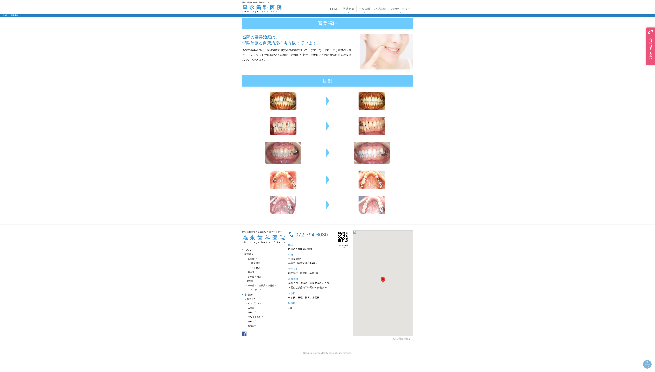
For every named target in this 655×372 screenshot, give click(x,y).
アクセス (255, 267)
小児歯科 (380, 9)
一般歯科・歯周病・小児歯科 (262, 285)
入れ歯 (251, 308)
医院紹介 (252, 258)
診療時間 (255, 263)
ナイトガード (254, 290)
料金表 (251, 272)
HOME (334, 9)
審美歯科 (252, 326)
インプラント (254, 303)
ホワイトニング (255, 317)
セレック (252, 312)
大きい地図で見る (401, 338)
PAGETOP (647, 365)
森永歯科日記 (254, 276)
